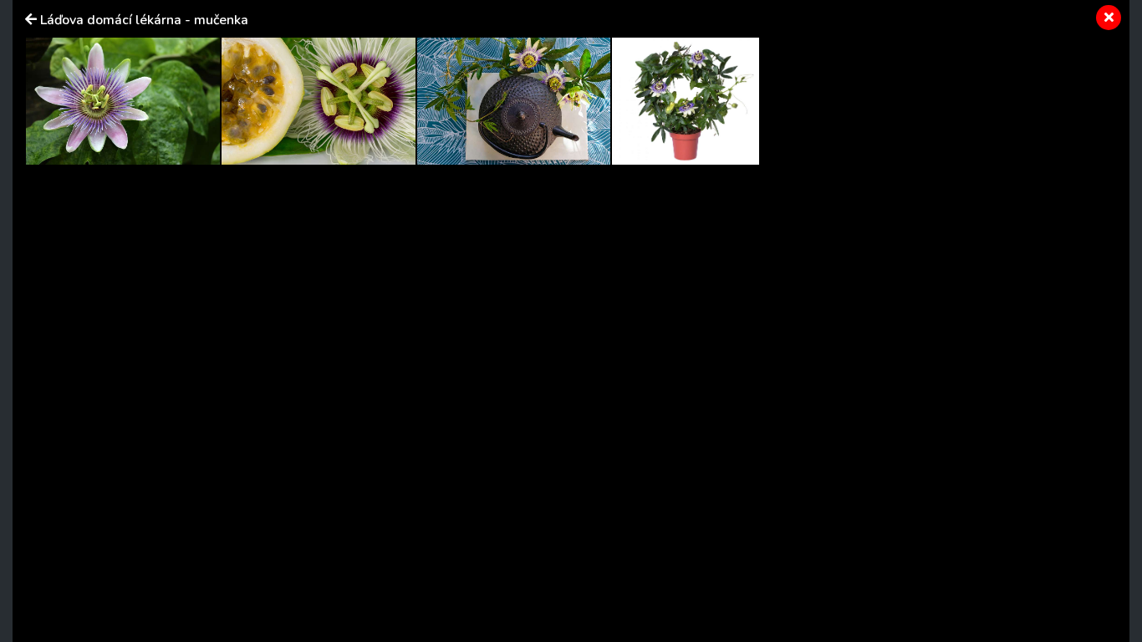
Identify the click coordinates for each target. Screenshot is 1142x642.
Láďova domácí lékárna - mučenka (144, 20)
